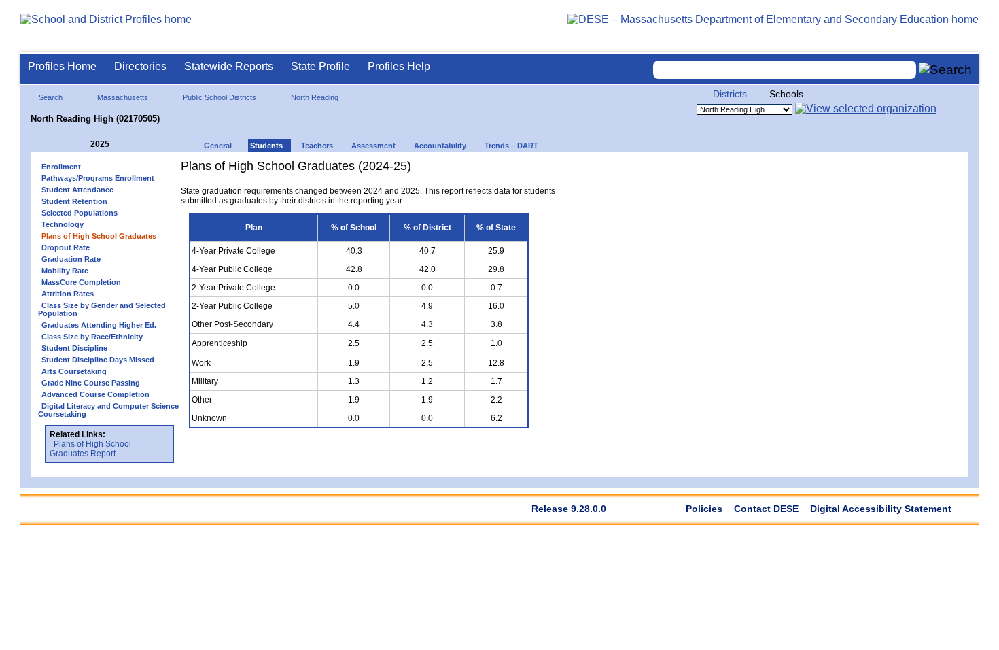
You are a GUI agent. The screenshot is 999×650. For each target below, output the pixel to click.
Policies (704, 508)
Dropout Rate (65, 247)
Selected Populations (79, 213)
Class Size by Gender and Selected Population (102, 309)
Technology (62, 224)
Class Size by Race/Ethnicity (92, 336)
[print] (503, 171)
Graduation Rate (71, 259)
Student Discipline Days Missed (97, 360)
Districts (730, 93)
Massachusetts (122, 97)
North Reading (314, 97)
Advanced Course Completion (95, 394)
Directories (140, 66)
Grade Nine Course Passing (90, 383)
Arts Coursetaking (74, 371)
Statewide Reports (228, 66)
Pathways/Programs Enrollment (97, 178)
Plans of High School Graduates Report (90, 448)
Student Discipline (74, 348)
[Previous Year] (80, 144)
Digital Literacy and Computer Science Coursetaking (108, 410)
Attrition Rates (67, 294)
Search (51, 97)
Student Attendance (77, 190)
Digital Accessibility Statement (880, 508)
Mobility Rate (64, 271)
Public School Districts (219, 97)
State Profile (320, 66)
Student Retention (74, 201)
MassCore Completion (81, 282)
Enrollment (61, 166)
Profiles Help (399, 66)
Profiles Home (62, 66)
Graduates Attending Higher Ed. (98, 325)
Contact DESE (766, 508)
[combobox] (785, 70)
